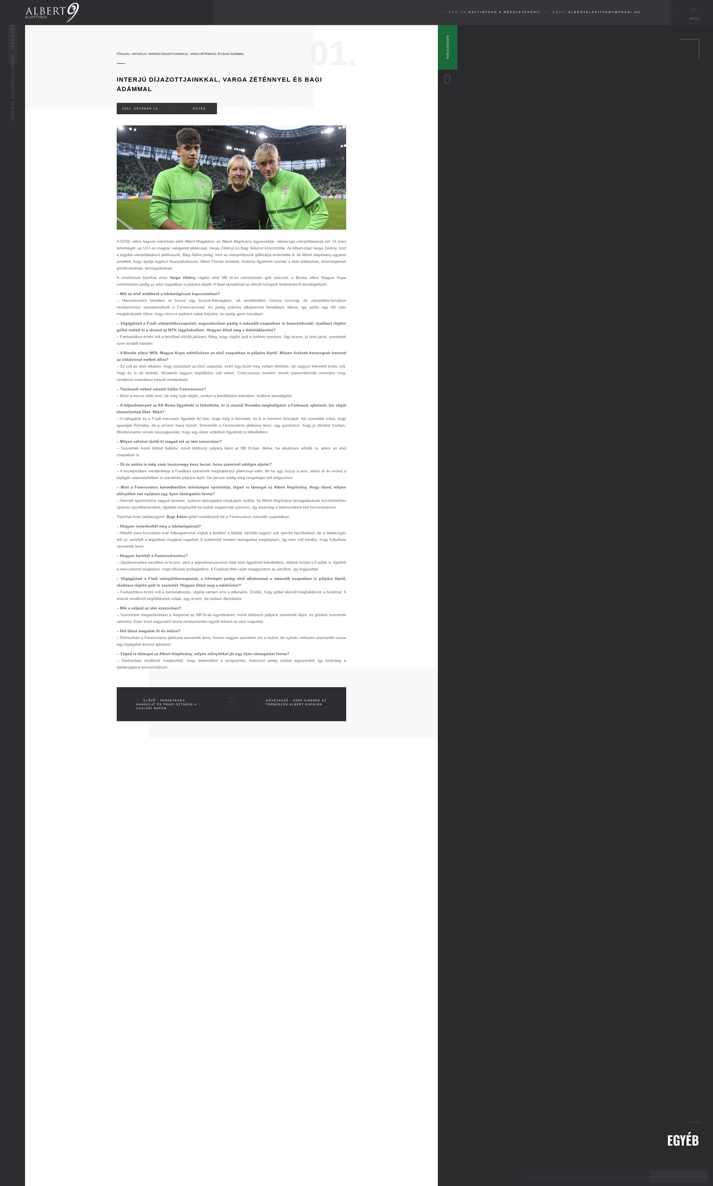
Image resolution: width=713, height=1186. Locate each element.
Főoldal (123, 53)
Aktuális (139, 53)
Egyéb (199, 108)
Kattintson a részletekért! (505, 12)
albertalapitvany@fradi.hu (604, 12)
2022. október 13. (140, 108)
